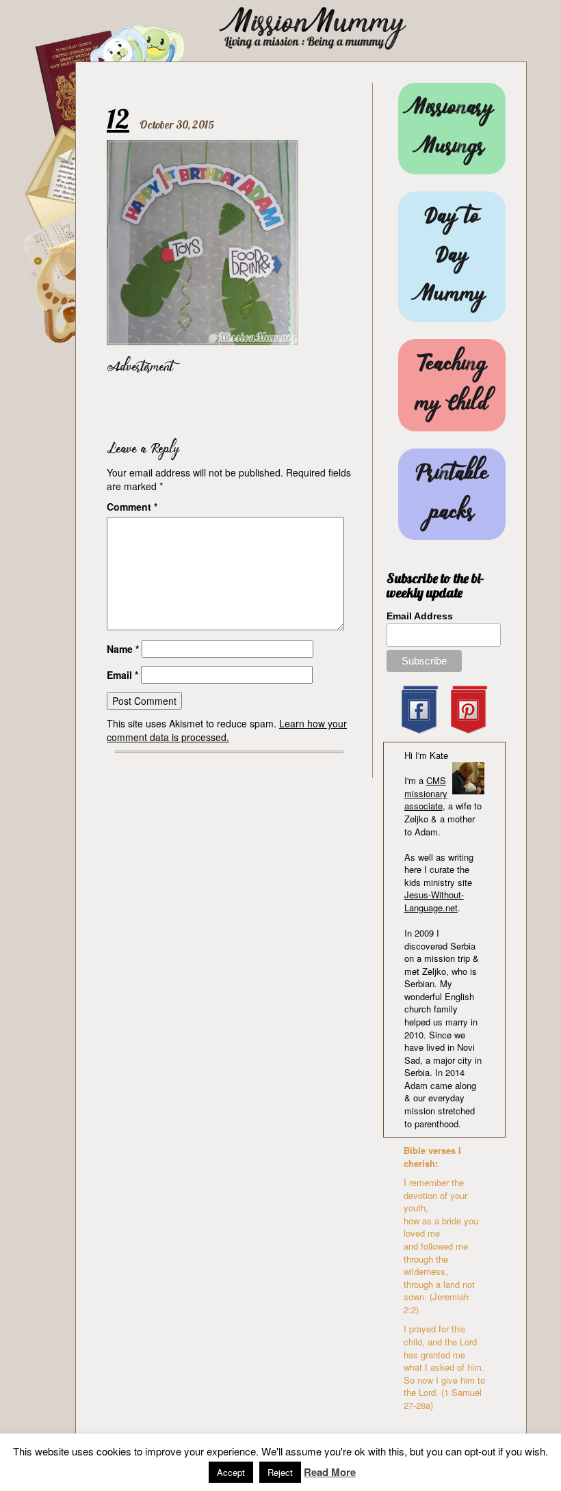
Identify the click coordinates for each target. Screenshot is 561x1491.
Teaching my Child (451, 385)
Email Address (420, 615)
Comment (132, 506)
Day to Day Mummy (451, 256)
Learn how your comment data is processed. (227, 730)
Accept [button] (231, 1472)
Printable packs (451, 494)
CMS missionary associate (425, 793)
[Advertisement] (267, 404)
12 (118, 118)
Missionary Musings (451, 128)
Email (122, 675)
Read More (330, 1472)
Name (123, 649)
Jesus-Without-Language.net (434, 901)
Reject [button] (280, 1472)
